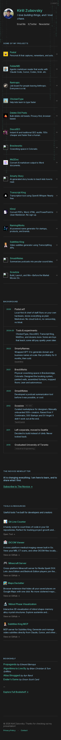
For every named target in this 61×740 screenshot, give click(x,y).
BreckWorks (21, 369)
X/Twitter (32, 24)
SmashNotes (21, 391)
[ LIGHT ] (54, 3)
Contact (24, 730)
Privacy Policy (9, 730)
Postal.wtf (20, 309)
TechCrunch (20, 422)
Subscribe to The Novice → (18, 486)
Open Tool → (9, 534)
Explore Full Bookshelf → (16, 692)
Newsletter (44, 24)
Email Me (21, 24)
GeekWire (19, 362)
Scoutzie (19, 405)
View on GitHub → (11, 555)
